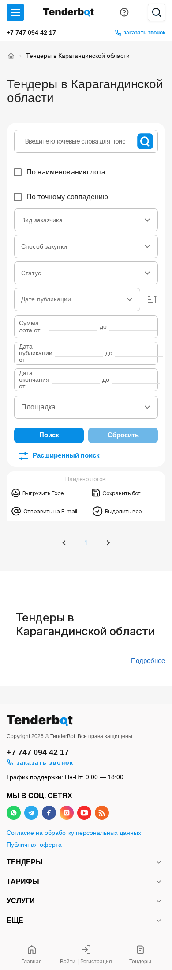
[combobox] (86, 219)
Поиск (49, 435)
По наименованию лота (65, 172)
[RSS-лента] (102, 813)
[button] (152, 299)
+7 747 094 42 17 (31, 32)
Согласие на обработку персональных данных (74, 833)
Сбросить (123, 435)
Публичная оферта (34, 844)
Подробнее (148, 660)
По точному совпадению (67, 197)
